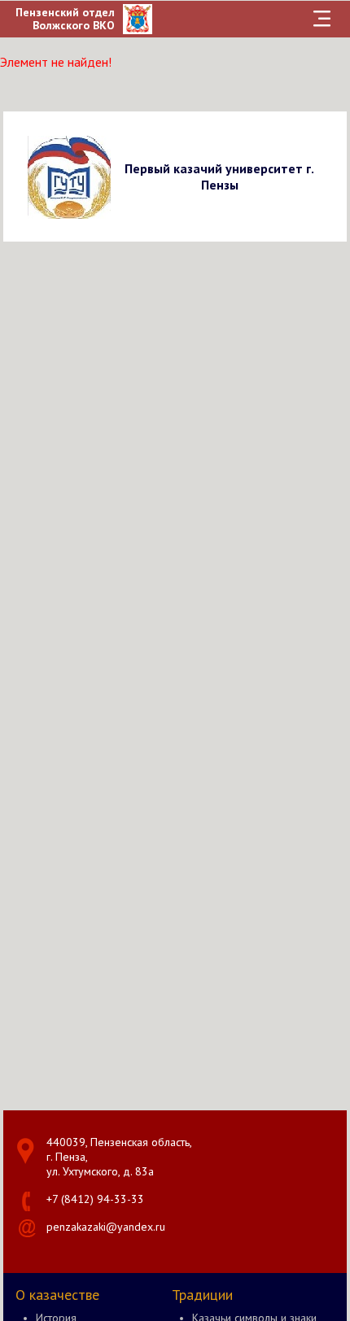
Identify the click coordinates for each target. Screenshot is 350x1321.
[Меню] (322, 19)
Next (332, 176)
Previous (18, 176)
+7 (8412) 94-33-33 (95, 1199)
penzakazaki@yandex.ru (105, 1226)
